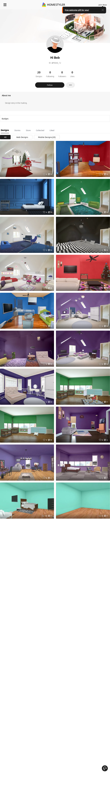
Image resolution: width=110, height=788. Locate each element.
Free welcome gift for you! (77, 10)
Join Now (103, 4)
